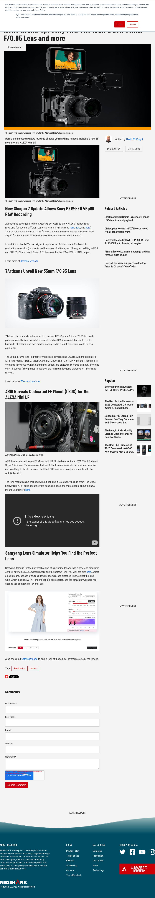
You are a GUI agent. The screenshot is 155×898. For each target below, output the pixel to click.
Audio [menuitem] (96, 865)
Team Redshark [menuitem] (73, 875)
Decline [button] (132, 24)
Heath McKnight (134, 139)
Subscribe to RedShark (139, 869)
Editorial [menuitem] (70, 860)
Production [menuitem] (98, 856)
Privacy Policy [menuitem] (72, 851)
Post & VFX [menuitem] (98, 860)
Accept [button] (119, 24)
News (33, 668)
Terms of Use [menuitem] (72, 856)
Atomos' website (29, 261)
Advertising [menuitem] (71, 865)
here (72, 227)
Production (19, 668)
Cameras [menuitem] (97, 851)
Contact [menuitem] (70, 870)
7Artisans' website (30, 381)
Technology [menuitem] (98, 870)
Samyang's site (29, 659)
